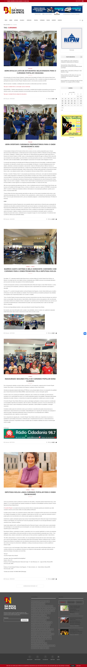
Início (6, 20)
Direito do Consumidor (37, 617)
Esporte (54, 20)
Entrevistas (40, 624)
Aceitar (72, 665)
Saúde (44, 643)
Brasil (40, 608)
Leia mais (78, 665)
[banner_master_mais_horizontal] (57, 6)
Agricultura (46, 601)
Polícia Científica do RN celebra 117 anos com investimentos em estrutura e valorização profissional (71, 76)
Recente (62, 602)
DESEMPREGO (43, 615)
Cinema (39, 610)
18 (65, 103)
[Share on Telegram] (53, 98)
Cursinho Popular (8, 507)
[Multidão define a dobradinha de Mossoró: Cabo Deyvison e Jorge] (64, 632)
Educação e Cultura (36, 622)
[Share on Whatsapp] (51, 98)
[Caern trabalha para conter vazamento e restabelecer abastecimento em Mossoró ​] (64, 608)
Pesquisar (6, 617)
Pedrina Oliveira (42, 638)
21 (74, 103)
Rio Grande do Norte (36, 643)
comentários (71, 602)
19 (68, 103)
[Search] (80, 20)
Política (36, 20)
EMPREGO (34, 624)
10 (62, 100)
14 (74, 100)
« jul (62, 110)
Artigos (16, 20)
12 (68, 100)
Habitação (34, 629)
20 (71, 103)
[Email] (82, 1)
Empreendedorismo (47, 622)
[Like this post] (46, 98)
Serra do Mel (45, 645)
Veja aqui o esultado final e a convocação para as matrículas (17, 86)
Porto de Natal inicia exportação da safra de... (18, 1)
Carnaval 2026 (47, 608)
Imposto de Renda (42, 629)
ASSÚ (51, 606)
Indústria (51, 629)
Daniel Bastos (35, 615)
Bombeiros (34, 608)
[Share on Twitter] (49, 98)
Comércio (52, 610)
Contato (60, 20)
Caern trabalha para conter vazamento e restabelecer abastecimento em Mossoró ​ (75, 609)
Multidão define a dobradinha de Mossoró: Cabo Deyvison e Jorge (76, 631)
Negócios (34, 638)
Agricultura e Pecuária (37, 606)
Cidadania (34, 610)
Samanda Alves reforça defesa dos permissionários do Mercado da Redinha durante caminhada (71, 66)
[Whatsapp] (76, 1)
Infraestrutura (35, 631)
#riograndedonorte (36, 601)
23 (80, 103)
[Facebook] (79, 1)
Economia (46, 617)
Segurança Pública (36, 645)
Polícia (48, 20)
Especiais (29, 20)
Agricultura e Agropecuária (38, 603)
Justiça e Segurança (45, 631)
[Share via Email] (56, 98)
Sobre (10, 20)
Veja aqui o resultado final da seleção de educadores (15, 94)
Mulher (33, 636)
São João (52, 645)
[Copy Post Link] (54, 98)
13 (71, 100)
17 (62, 103)
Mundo (39, 636)
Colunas (22, 20)
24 (62, 105)
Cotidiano (42, 20)
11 (65, 100)
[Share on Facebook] (48, 98)
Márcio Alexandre (46, 636)
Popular (79, 602)
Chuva (53, 608)
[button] (4, 1)
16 (80, 100)
